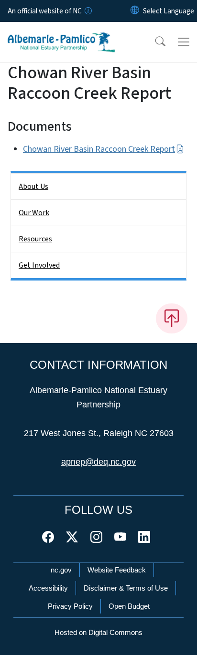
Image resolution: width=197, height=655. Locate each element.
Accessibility (48, 588)
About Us (33, 186)
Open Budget (129, 606)
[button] (153, 42)
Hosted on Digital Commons (98, 632)
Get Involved (39, 265)
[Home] (61, 33)
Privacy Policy (70, 606)
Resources (35, 239)
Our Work (34, 213)
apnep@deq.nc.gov (98, 462)
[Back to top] (171, 318)
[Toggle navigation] (183, 42)
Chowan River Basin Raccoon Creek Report (99, 149)
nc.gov (61, 570)
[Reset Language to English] (135, 11)
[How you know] (87, 11)
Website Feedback (117, 570)
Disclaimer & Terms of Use (126, 588)
